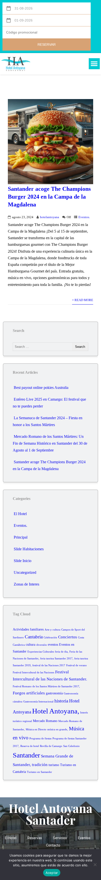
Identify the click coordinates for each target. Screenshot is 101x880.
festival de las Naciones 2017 (48, 665)
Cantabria (34, 636)
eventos (53, 644)
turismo (54, 765)
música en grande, (57, 729)
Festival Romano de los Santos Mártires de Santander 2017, (46, 686)
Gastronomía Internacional (38, 701)
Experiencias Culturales (40, 651)
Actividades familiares (28, 629)
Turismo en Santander (39, 772)
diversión (41, 644)
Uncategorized (25, 572)
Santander (26, 755)
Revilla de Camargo (51, 746)
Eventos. (84, 217)
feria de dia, (61, 651)
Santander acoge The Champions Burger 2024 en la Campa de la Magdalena (49, 197)
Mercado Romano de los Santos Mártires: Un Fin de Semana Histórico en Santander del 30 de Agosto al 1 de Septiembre (50, 443)
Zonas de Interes (26, 584)
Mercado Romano (45, 721)
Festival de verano (76, 665)
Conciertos (67, 637)
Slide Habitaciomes (29, 549)
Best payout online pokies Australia (41, 387)
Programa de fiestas (40, 738)
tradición (40, 764)
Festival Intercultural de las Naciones (33, 672)
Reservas (34, 838)
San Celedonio (71, 746)
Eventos (84, 838)
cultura (30, 644)
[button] (94, 63)
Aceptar (52, 873)
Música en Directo (36, 729)
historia (61, 700)
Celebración (50, 637)
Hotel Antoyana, (55, 711)
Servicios (60, 838)
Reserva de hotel (29, 746)
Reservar (47, 44)
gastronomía (54, 693)
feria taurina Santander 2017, (56, 658)
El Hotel (20, 514)
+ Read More (82, 300)
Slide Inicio (22, 561)
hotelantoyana (49, 217)
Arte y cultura (52, 629)
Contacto (53, 845)
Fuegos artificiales (29, 693)
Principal (20, 537)
